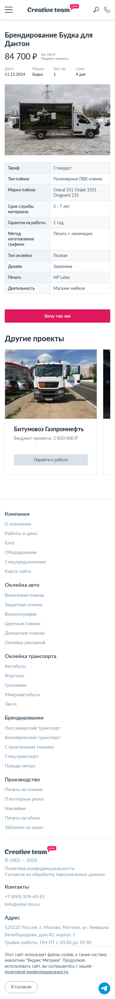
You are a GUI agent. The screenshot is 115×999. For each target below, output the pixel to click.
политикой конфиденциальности (36, 972)
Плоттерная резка (24, 799)
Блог (10, 543)
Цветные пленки (22, 623)
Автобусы (15, 666)
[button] (12, 121)
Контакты (17, 887)
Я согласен (21, 987)
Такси (11, 704)
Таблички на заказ (24, 827)
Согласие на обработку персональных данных (55, 874)
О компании (18, 524)
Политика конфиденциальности (39, 868)
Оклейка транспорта (30, 656)
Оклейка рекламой (25, 642)
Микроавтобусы (22, 694)
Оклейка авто (22, 585)
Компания (17, 514)
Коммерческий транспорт (32, 737)
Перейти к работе (51, 460)
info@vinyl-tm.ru (22, 904)
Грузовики (16, 685)
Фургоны (14, 675)
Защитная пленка (23, 604)
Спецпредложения (25, 562)
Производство (22, 780)
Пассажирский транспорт (33, 728)
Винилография (20, 614)
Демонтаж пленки (25, 633)
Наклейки (15, 808)
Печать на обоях (22, 818)
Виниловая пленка (24, 595)
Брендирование (24, 718)
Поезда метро (20, 766)
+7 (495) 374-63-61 (25, 896)
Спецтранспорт (22, 756)
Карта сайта (18, 571)
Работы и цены (21, 533)
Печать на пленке (23, 789)
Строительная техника (29, 747)
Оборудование (21, 552)
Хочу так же (57, 316)
